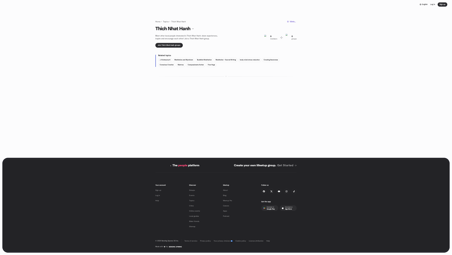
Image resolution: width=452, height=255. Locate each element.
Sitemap (192, 226)
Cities (191, 206)
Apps (225, 211)
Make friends (194, 221)
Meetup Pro (227, 201)
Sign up (158, 190)
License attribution (256, 241)
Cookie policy (240, 241)
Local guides (194, 216)
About (225, 190)
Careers (226, 206)
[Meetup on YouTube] (279, 191)
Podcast (226, 216)
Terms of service (190, 241)
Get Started (285, 165)
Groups (192, 190)
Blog (224, 195)
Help (157, 201)
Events (191, 195)
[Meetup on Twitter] (271, 191)
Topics (166, 22)
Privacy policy (205, 241)
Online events (194, 211)
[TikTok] (294, 191)
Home (157, 22)
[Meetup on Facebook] (263, 191)
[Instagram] (286, 191)
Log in (157, 195)
